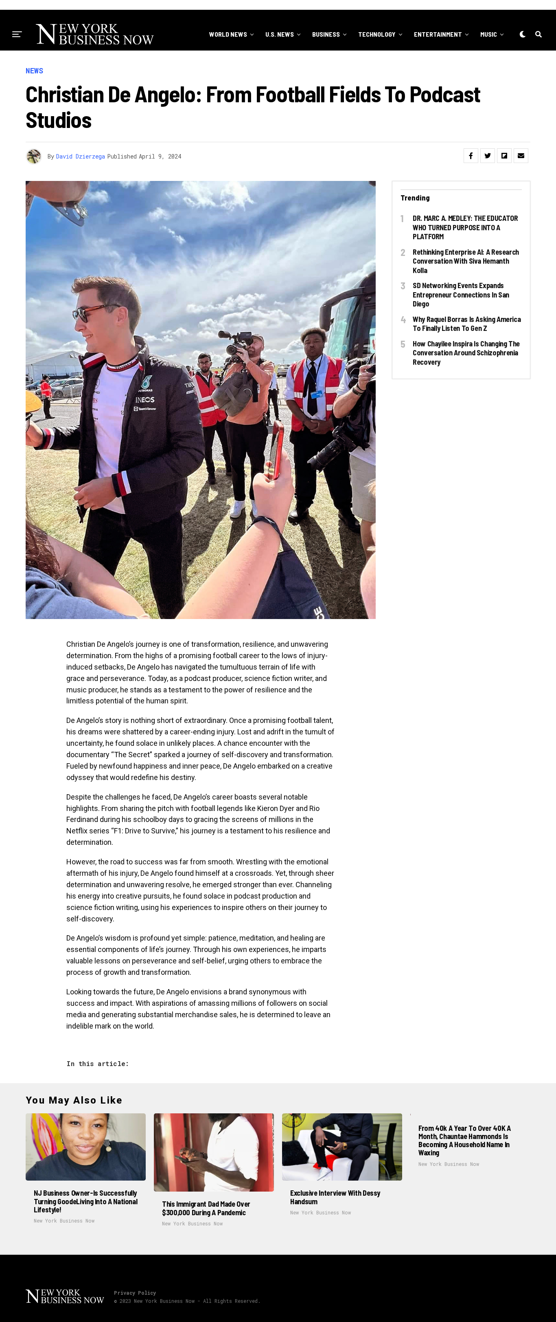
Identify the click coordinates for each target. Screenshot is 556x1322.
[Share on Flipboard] (504, 155)
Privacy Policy (135, 1292)
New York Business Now (64, 1220)
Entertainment (438, 34)
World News (228, 34)
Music (488, 34)
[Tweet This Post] (487, 155)
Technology (377, 34)
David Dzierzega (80, 156)
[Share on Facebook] (471, 155)
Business (326, 34)
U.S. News (279, 34)
